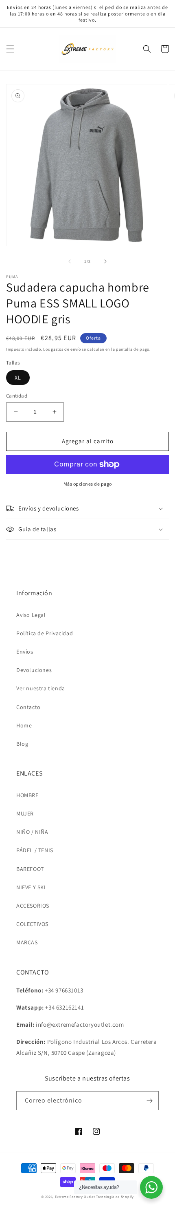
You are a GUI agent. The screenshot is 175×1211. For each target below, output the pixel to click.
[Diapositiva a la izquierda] (70, 261)
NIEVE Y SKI (31, 887)
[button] (10, 49)
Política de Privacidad (44, 633)
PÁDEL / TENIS (34, 850)
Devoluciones (34, 670)
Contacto (28, 707)
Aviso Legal (31, 615)
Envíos (24, 651)
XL (18, 377)
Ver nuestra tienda (40, 688)
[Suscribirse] (149, 1100)
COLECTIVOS (32, 924)
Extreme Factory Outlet (75, 1196)
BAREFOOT (30, 869)
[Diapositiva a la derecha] (105, 261)
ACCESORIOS (32, 905)
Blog (22, 743)
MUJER (25, 813)
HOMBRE (27, 795)
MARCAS (27, 942)
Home (24, 725)
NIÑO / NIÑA (32, 831)
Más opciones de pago (87, 484)
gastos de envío (66, 349)
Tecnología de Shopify (115, 1196)
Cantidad (16, 395)
